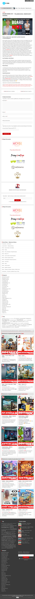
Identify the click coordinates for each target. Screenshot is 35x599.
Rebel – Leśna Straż (5, 261)
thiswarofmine (13, 86)
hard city (7, 85)
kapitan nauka (15, 85)
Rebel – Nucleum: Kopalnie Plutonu (7, 257)
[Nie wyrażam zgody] (33, 596)
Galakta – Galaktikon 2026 (7, 509)
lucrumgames (26, 85)
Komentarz (5, 100)
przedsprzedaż (11, 325)
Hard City (8, 49)
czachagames (4, 321)
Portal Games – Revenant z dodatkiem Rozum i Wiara (10, 271)
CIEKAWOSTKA (4, 279)
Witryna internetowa (6, 120)
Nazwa (4, 112)
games (23, 321)
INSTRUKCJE (4, 292)
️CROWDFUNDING (5, 282)
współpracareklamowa (6, 327)
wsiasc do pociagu (23, 86)
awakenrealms (12, 318)
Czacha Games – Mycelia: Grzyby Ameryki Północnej (25, 447)
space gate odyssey (8, 86)
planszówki (24, 324)
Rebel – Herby (4, 263)
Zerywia (31, 76)
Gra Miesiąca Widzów (5, 288)
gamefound (20, 321)
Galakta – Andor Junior (23, 509)
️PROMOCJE (4, 303)
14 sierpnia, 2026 (21, 449)
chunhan (19, 84)
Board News (4, 278)
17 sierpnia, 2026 (4, 449)
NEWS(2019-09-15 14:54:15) (26, 91)
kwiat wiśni (22, 85)
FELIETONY (4, 285)
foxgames (4, 85)
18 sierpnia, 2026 (21, 418)
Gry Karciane (3, 566)
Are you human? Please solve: (8, 128)
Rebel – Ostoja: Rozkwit (6, 265)
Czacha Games (24, 394)
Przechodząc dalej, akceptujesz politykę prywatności (17, 201)
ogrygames (10, 324)
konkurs (19, 323)
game (17, 321)
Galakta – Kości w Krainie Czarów (25, 481)
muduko (8, 324)
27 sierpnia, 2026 (21, 385)
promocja (12, 543)
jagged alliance (10, 85)
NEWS (2, 573)
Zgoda (17, 597)
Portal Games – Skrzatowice (6, 243)
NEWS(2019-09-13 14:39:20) (9, 91)
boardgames (5, 320)
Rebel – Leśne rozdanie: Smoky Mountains (9, 255)
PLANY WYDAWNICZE (5, 298)
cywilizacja (22, 84)
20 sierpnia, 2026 (21, 482)
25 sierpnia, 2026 (4, 482)
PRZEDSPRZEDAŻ (5, 304)
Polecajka (3, 299)
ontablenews (17, 324)
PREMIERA (4, 300)
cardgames (25, 320)
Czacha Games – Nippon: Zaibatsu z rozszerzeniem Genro (9, 417)
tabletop (19, 325)
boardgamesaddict (13, 320)
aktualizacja (4, 318)
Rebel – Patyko (4, 249)
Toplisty (2, 585)
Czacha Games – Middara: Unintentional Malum (7, 447)
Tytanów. (11, 55)
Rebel (22, 333)
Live (2, 294)
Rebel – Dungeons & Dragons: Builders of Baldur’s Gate (11, 269)
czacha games (26, 84)
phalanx (21, 324)
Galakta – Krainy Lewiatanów (7, 481)
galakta (14, 321)
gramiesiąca (26, 321)
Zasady (3, 312)
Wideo (3, 309)
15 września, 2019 (5, 17)
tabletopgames (24, 325)
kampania (12, 323)
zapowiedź (17, 327)
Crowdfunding (4, 284)
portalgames (29, 324)
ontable (9, 17)
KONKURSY (4, 293)
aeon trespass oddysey (7, 84)
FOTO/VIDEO (4, 286)
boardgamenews (28, 318)
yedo (27, 86)
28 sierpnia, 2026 (4, 386)
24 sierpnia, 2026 (4, 418)
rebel (31, 85)
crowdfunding (4, 281)
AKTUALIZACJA (3, 552)
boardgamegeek (22, 318)
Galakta (22, 459)
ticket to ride (17, 86)
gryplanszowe (6, 323)
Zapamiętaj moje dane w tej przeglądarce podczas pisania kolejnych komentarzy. (17, 125)
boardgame (17, 318)
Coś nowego (4, 280)
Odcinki (4, 12)
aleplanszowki (8, 318)
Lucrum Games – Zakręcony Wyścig (7, 245)
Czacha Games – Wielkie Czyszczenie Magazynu (23, 417)
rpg (4, 86)
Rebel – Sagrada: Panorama (6, 267)
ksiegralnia (22, 323)
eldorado (29, 84)
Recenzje (3, 305)
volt (20, 86)
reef (3, 86)
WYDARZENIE (4, 310)
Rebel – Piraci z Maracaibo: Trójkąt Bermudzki (9, 251)
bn (14, 318)
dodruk (8, 321)
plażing (29, 85)
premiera (3, 325)
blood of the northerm (14, 84)
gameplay (3, 287)
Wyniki (3, 311)
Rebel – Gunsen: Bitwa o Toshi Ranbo (8, 247)
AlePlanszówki (8, 78)
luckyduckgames (26, 323)
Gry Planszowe (4, 291)
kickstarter (18, 85)
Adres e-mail (5, 116)
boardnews (20, 320)
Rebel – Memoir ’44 (26, 8)
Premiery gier (3, 579)
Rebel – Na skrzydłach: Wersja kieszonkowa (9, 259)
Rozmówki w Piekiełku (5, 306)
